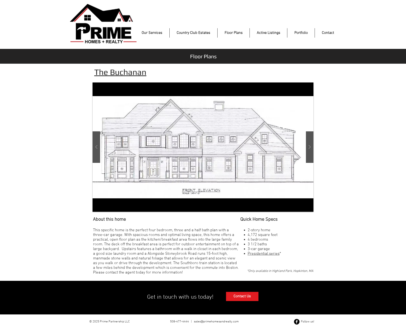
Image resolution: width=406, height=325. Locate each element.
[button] (203, 147)
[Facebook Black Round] (297, 322)
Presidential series (264, 253)
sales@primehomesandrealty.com (216, 322)
